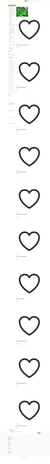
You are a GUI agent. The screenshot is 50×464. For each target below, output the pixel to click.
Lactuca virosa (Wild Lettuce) (11, 82)
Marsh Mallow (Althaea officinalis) (12, 13)
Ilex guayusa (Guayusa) (20, 298)
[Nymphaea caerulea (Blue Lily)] (22, 303)
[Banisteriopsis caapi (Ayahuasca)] (22, 7)
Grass (9, 43)
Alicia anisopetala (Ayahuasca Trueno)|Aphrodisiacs (11, 61)
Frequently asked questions (10, 450)
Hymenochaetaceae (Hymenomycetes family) (12, 25)
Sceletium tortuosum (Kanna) (21, 425)
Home (8, 3)
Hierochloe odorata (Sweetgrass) (12, 44)
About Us (9, 440)
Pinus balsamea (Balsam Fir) (21, 383)
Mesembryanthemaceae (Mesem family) (12, 33)
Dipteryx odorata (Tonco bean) (11, 77)
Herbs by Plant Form (10, 35)
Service (8, 451)
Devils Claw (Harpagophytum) (21, 256)
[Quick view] (16, 90)
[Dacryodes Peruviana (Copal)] (22, 176)
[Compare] (16, 133)
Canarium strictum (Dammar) (21, 129)
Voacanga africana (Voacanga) (11, 92)
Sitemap (40, 460)
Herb (9, 45)
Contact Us (9, 449)
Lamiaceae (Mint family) (11, 28)
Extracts (9, 36)
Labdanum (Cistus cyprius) (11, 12)
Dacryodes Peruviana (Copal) (21, 214)
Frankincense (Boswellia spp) (11, 20)
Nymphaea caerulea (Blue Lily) (21, 341)
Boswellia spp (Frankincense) (21, 87)
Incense (9, 19)
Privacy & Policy (9, 442)
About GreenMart (38, 460)
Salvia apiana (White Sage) (11, 87)
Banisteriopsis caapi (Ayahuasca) (11, 65)
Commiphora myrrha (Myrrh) (21, 171)
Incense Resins (10, 21)
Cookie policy (9, 441)
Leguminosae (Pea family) (11, 29)
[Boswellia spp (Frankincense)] (22, 49)
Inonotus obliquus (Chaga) (11, 27)
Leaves (9, 46)
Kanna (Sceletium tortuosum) (11, 11)
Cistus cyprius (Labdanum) (11, 71)
